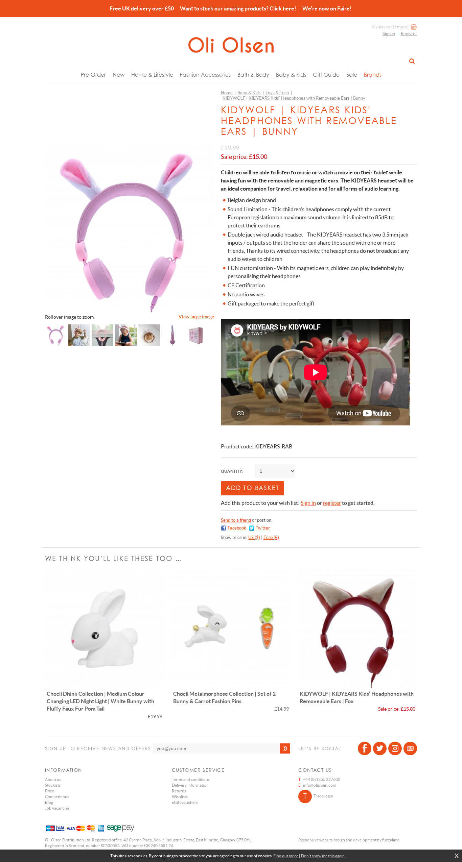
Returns (179, 791)
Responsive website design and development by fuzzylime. (349, 840)
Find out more (285, 856)
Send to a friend (236, 520)
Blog (49, 802)
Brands (373, 74)
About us (53, 779)
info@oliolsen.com (319, 785)
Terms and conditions (191, 779)
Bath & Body (253, 74)
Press (49, 791)
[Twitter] (380, 748)
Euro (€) (271, 537)
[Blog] (410, 748)
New (118, 74)
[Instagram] (395, 748)
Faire (343, 8)
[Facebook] (364, 748)
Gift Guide (326, 74)
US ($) (254, 537)
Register (409, 33)
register (332, 503)
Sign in (389, 33)
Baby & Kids (291, 74)
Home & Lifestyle (152, 74)
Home (227, 92)
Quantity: (232, 471)
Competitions (57, 796)
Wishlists (180, 796)
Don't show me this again (323, 856)
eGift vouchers (185, 802)
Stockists (53, 785)
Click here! (283, 8)
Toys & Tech (277, 92)
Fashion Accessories (205, 74)
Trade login (323, 796)
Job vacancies (57, 808)
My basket (390, 26)
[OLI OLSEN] (231, 45)
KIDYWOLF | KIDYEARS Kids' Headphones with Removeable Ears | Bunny (294, 98)
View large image (196, 316)
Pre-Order (93, 74)
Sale (351, 74)
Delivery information (190, 785)
